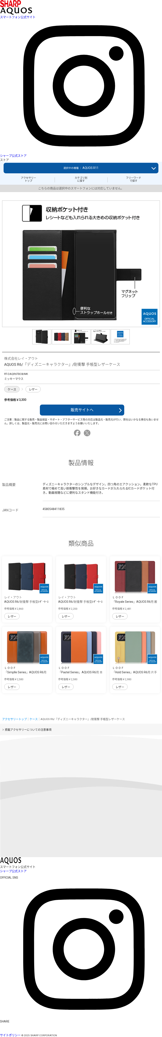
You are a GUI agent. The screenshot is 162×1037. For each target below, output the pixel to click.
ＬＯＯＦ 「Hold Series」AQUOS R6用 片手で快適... (134, 672)
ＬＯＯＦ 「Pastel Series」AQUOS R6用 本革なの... (80, 672)
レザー (33, 389)
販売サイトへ (82, 410)
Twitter (87, 433)
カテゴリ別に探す (81, 179)
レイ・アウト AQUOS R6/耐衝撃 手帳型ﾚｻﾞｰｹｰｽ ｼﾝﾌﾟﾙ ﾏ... (80, 602)
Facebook (77, 433)
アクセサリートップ (28, 179)
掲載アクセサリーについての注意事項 (28, 729)
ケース (12, 389)
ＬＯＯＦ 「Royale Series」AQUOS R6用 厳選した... (134, 602)
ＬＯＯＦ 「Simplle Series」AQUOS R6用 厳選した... (25, 672)
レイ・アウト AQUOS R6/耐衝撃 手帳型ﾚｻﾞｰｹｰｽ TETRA (26, 602)
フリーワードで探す (133, 179)
